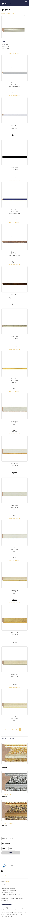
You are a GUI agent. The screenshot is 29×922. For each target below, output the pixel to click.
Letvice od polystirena (7, 13)
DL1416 (14, 93)
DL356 (14, 473)
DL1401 (14, 346)
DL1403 (14, 262)
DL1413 (14, 177)
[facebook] (2, 871)
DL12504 (4, 768)
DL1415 (14, 135)
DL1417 (14, 51)
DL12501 (4, 825)
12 (16, 729)
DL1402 (14, 304)
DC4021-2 (5, 10)
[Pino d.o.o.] (6, 4)
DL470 (14, 389)
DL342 (14, 558)
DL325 (14, 600)
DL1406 (14, 220)
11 (12, 729)
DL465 (14, 431)
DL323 (14, 684)
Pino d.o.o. (5, 875)
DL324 (14, 642)
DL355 (14, 515)
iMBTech (8, 881)
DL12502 (4, 796)
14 (23, 729)
